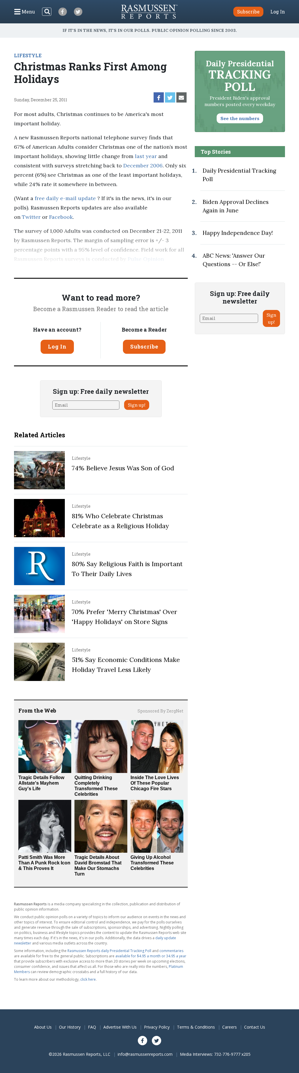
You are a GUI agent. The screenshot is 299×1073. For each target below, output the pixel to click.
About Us (43, 1027)
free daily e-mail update (65, 198)
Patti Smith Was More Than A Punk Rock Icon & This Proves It (44, 863)
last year (146, 156)
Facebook (61, 217)
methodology (79, 268)
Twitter (31, 217)
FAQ (92, 1027)
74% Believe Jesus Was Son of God (123, 468)
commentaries (171, 950)
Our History (70, 1027)
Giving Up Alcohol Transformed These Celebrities (152, 863)
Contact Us (254, 1027)
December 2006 (143, 165)
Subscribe (144, 346)
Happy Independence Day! (238, 232)
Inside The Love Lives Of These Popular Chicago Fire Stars (155, 783)
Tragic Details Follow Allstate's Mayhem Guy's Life (41, 783)
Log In (277, 11)
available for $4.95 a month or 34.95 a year (150, 956)
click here (88, 979)
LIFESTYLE (27, 55)
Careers (229, 1027)
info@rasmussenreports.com (145, 1054)
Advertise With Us (120, 1027)
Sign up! (136, 405)
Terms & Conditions (196, 1027)
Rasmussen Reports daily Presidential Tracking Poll (109, 950)
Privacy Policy (157, 1027)
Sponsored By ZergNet (160, 711)
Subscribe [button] (248, 11)
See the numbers (239, 118)
